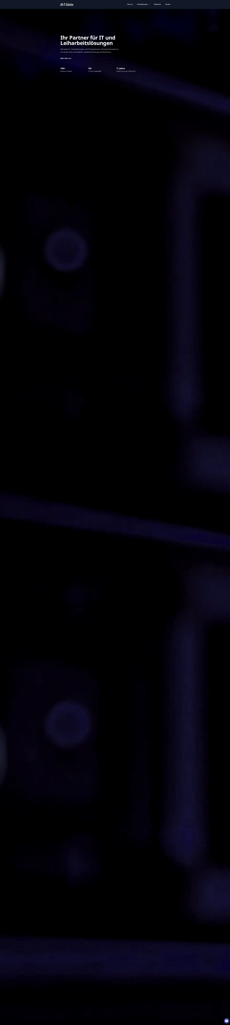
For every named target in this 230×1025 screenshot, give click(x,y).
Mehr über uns (66, 58)
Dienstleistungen (142, 4)
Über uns (130, 4)
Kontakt (167, 4)
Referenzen (157, 4)
